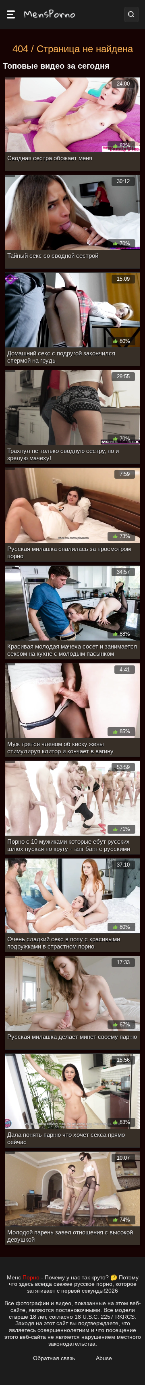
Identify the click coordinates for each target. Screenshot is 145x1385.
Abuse (104, 1358)
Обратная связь (54, 1358)
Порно (31, 1277)
